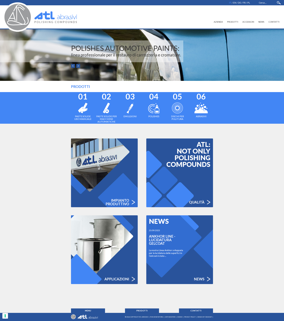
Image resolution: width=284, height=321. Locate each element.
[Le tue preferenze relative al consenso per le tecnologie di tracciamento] (5, 316)
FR (244, 2)
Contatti (274, 22)
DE (239, 2)
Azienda (218, 22)
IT (230, 2)
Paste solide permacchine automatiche (106, 107)
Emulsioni (130, 105)
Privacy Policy (190, 317)
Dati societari (170, 317)
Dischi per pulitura (177, 106)
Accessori (248, 22)
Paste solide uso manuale (82, 106)
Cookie (180, 317)
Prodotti (232, 22)
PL (248, 2)
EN (234, 2)
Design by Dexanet (204, 317)
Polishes (153, 105)
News (261, 22)
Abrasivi (201, 105)
